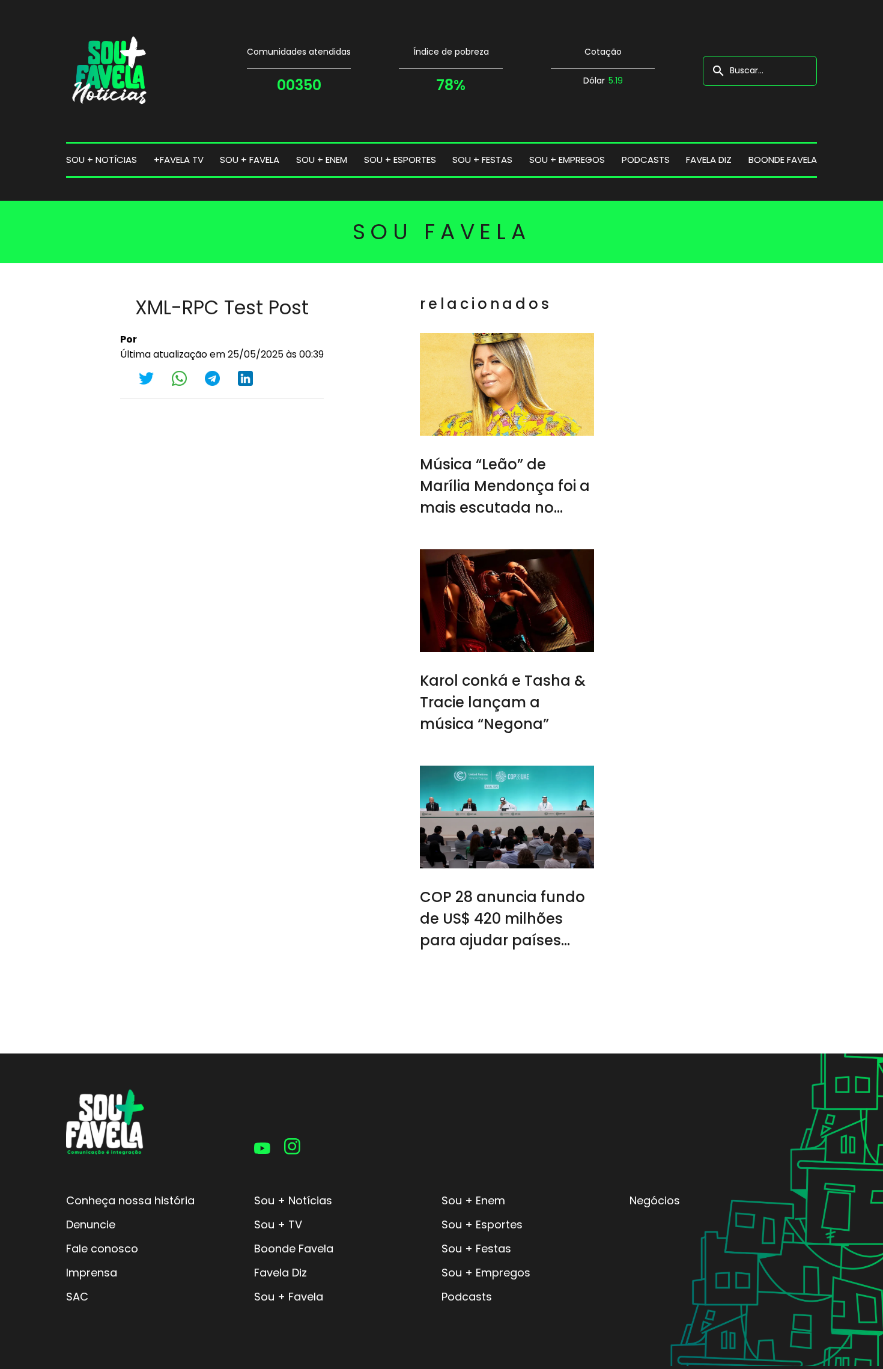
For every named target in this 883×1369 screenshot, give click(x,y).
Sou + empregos (567, 159)
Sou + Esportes (482, 1224)
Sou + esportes (400, 159)
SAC (77, 1296)
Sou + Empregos (486, 1272)
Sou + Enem (473, 1200)
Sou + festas (482, 159)
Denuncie (90, 1224)
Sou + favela (249, 159)
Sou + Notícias (293, 1200)
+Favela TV (179, 159)
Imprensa (91, 1272)
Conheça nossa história (130, 1200)
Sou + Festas (476, 1248)
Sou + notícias (101, 159)
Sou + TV (278, 1224)
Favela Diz (709, 159)
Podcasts (646, 159)
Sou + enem (321, 159)
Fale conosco (102, 1248)
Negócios (655, 1200)
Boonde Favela (782, 159)
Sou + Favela (288, 1296)
